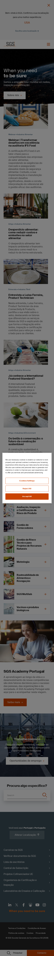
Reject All (27, 488)
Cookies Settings (26, 481)
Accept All (27, 496)
